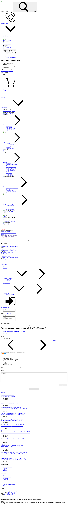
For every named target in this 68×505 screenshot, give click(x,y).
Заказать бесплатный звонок (9, 50)
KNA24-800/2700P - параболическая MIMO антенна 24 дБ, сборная (9, 236)
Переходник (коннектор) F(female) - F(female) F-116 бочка (13, 439)
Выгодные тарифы (7, 467)
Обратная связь (6, 283)
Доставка (8, 280)
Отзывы (15, 354)
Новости (5, 268)
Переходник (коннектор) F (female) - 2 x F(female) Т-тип (13, 459)
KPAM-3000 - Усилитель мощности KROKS (11, 403)
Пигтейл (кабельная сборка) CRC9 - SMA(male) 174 (12, 414)
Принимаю (11, 503)
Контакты (5, 266)
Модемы (5, 470)
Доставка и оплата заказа (9, 475)
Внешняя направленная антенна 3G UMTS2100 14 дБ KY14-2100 (15, 433)
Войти (22, 305)
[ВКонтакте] (1, 353)
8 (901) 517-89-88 (7, 44)
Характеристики (9, 354)
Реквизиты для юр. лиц (11, 294)
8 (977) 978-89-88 (7, 40)
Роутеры (5, 469)
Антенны (5, 468)
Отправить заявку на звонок (7, 71)
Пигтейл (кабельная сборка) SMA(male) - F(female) (12, 426)
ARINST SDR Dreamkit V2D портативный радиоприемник (14, 446)
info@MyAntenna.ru (8, 494)
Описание (3, 354)
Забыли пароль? (7, 313)
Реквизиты (5, 478)
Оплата (7, 281)
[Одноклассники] (3, 353)
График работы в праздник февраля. (9, 259)
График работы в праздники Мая (8, 252)
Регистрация (6, 307)
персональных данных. (24, 69)
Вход (2, 307)
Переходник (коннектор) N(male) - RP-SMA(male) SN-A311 (14, 408)
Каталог (2, 264)
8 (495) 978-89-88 (4, 23)
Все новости (3, 260)
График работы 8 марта (6, 256)
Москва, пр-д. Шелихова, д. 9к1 (13, 57)
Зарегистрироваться (5, 323)
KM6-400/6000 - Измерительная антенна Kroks (11, 420)
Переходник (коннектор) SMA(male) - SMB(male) (12, 453)
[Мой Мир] (5, 353)
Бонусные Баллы (7, 477)
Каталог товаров (4, 107)
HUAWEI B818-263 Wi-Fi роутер (8, 396)
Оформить (13, 76)
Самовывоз (8, 279)
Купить (55, 340)
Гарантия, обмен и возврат (9, 484)
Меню (5, 264)
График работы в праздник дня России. (9, 249)
